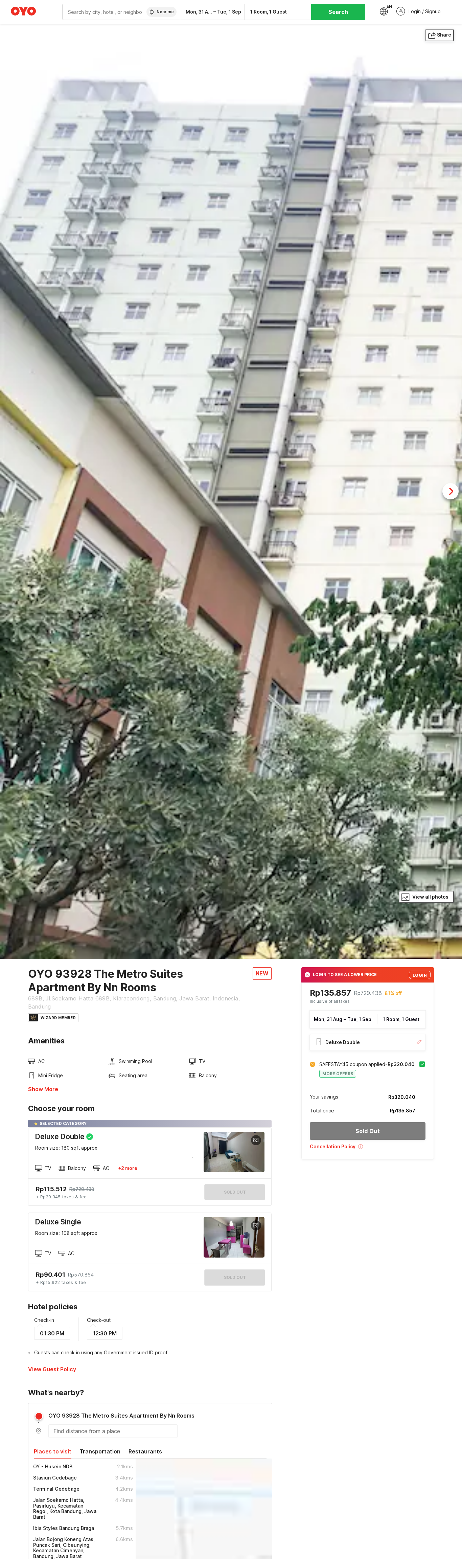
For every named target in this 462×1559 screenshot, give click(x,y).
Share (444, 35)
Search (338, 11)
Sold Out (235, 1277)
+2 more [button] (127, 1168)
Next (450, 491)
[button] (367, 1149)
